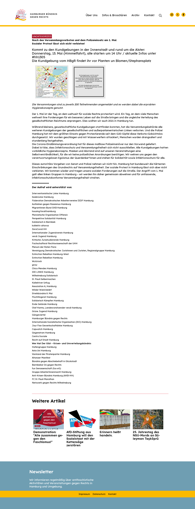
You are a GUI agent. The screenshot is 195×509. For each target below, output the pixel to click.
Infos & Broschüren (114, 15)
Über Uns (92, 15)
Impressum (84, 494)
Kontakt (149, 15)
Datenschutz (99, 494)
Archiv (135, 15)
